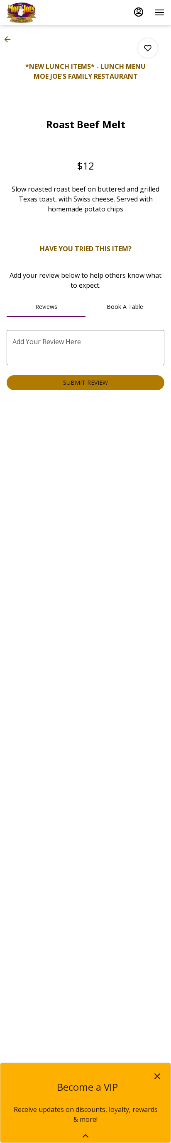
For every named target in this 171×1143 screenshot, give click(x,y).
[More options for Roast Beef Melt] (148, 48)
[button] (10, 39)
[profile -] (139, 12)
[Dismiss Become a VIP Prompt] (157, 1076)
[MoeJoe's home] (44, 12)
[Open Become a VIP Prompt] (85, 1136)
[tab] (46, 307)
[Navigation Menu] (159, 12)
